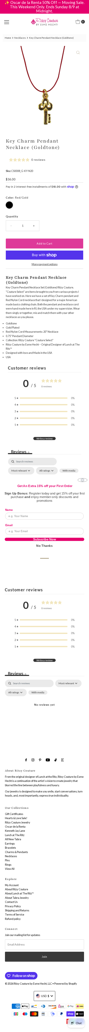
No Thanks (44, 545)
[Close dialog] (83, 480)
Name (9, 509)
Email (9, 525)
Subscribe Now (44, 539)
